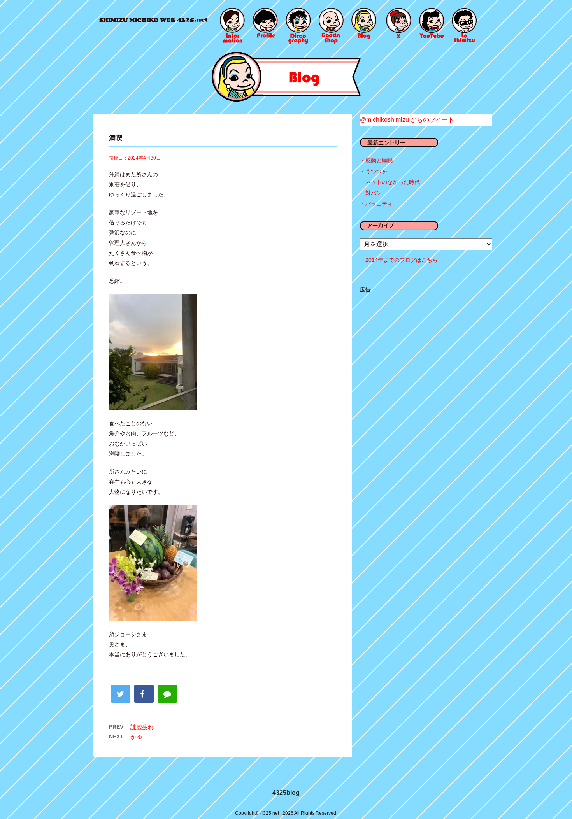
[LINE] (167, 694)
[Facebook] (144, 694)
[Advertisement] (426, 356)
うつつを (376, 171)
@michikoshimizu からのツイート (407, 119)
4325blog (286, 792)
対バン (373, 193)
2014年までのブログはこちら (401, 260)
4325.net (153, 20)
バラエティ (379, 204)
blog (286, 77)
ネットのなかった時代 (392, 182)
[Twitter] (120, 694)
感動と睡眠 (379, 160)
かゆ (136, 736)
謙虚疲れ (142, 727)
